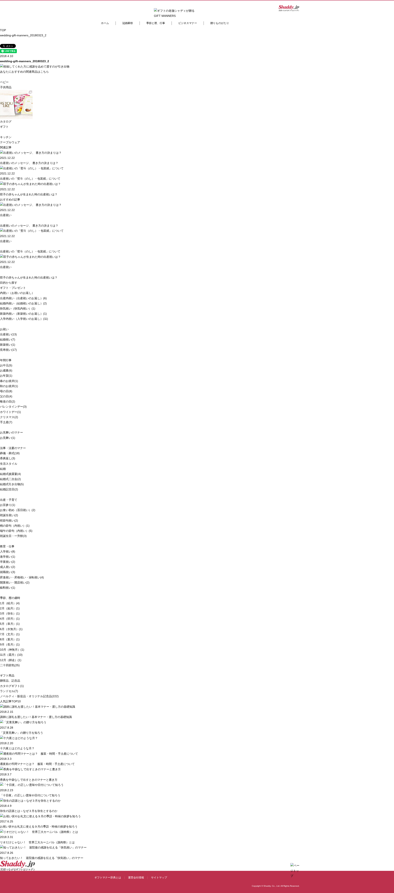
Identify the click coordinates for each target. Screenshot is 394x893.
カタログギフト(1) (12, 686)
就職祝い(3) (7, 572)
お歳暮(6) (6, 370)
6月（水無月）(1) (11, 629)
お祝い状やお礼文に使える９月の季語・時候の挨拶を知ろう (39, 826)
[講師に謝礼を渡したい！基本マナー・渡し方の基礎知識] (37, 706)
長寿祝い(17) (8, 349)
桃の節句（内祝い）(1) (15, 525)
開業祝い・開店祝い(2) (15, 582)
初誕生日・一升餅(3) (13, 536)
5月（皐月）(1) (10, 623)
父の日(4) (6, 396)
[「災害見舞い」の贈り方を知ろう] (23, 722)
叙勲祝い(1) (7, 587)
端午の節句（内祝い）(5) (16, 530)
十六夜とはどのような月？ (17, 748)
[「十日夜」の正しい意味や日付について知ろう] (32, 784)
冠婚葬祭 (127, 23)
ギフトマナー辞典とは (107, 877)
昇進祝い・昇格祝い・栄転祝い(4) (22, 577)
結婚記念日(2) (9, 489)
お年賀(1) (6, 375)
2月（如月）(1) (10, 608)
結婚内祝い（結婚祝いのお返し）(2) (23, 303)
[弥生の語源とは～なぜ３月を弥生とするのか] (30, 800)
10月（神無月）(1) (12, 649)
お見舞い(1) (7, 437)
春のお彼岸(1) (9, 381)
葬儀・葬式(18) (10, 453)
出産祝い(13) (8, 334)
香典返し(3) (7, 458)
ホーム (105, 23)
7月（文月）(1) (10, 634)
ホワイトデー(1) (10, 412)
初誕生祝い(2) (9, 515)
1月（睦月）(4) (10, 603)
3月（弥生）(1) (10, 613)
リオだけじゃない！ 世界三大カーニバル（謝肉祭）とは (37, 842)
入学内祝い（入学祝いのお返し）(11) (24, 318)
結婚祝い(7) (7, 339)
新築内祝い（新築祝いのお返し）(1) (23, 313)
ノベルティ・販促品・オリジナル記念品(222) (29, 696)
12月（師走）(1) (10, 660)
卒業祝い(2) (7, 561)
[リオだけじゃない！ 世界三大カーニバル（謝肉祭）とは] (39, 831)
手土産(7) (6, 422)
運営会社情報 (136, 877)
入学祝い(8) (7, 551)
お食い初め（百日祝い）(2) (17, 510)
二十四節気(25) (10, 665)
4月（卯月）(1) (10, 618)
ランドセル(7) (9, 691)
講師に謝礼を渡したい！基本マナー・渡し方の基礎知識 (36, 717)
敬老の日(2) (7, 401)
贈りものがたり (219, 23)
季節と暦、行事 (155, 23)
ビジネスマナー (187, 23)
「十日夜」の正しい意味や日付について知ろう (30, 795)
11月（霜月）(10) (11, 654)
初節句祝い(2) (9, 520)
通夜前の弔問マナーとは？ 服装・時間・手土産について (37, 764)
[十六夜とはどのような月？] (19, 737)
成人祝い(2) (7, 567)
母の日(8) (6, 391)
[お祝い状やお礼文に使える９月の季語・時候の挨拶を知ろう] (40, 816)
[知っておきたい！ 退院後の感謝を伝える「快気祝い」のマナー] (43, 847)
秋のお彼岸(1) (9, 386)
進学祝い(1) (7, 556)
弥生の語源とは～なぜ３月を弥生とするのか (28, 811)
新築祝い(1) (7, 344)
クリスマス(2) (9, 417)
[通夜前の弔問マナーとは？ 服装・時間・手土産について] (39, 753)
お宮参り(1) (7, 505)
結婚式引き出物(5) (12, 484)
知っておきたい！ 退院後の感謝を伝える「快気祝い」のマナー (41, 858)
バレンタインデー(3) (13, 406)
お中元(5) (6, 365)
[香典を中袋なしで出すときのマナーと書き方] (30, 769)
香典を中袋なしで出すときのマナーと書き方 (28, 779)
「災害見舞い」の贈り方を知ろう (21, 732)
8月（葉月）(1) (10, 639)
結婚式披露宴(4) (10, 474)
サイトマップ (159, 877)
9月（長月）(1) (10, 644)
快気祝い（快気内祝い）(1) (17, 308)
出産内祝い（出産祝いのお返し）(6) (23, 298)
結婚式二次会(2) (10, 479)
